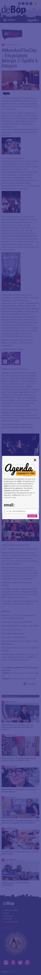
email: (9, 505)
